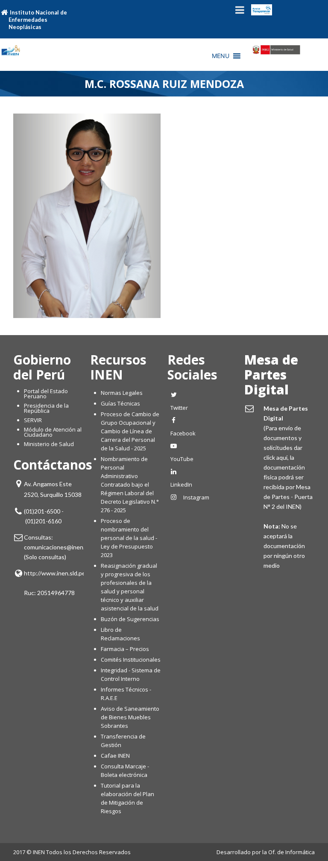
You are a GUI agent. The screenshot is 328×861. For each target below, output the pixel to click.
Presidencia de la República (46, 408)
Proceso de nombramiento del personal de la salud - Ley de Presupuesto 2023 (129, 538)
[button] (220, 55)
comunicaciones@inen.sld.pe (62, 547)
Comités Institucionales (131, 659)
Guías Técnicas (120, 403)
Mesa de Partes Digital (271, 374)
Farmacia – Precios (125, 649)
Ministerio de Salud (49, 444)
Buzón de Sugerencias (130, 619)
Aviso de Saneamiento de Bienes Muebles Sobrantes (130, 717)
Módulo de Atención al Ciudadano (53, 432)
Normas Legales (122, 393)
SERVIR (33, 420)
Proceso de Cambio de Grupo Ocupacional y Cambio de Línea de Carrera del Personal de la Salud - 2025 (130, 431)
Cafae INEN (115, 755)
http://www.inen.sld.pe (54, 573)
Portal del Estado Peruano (46, 393)
